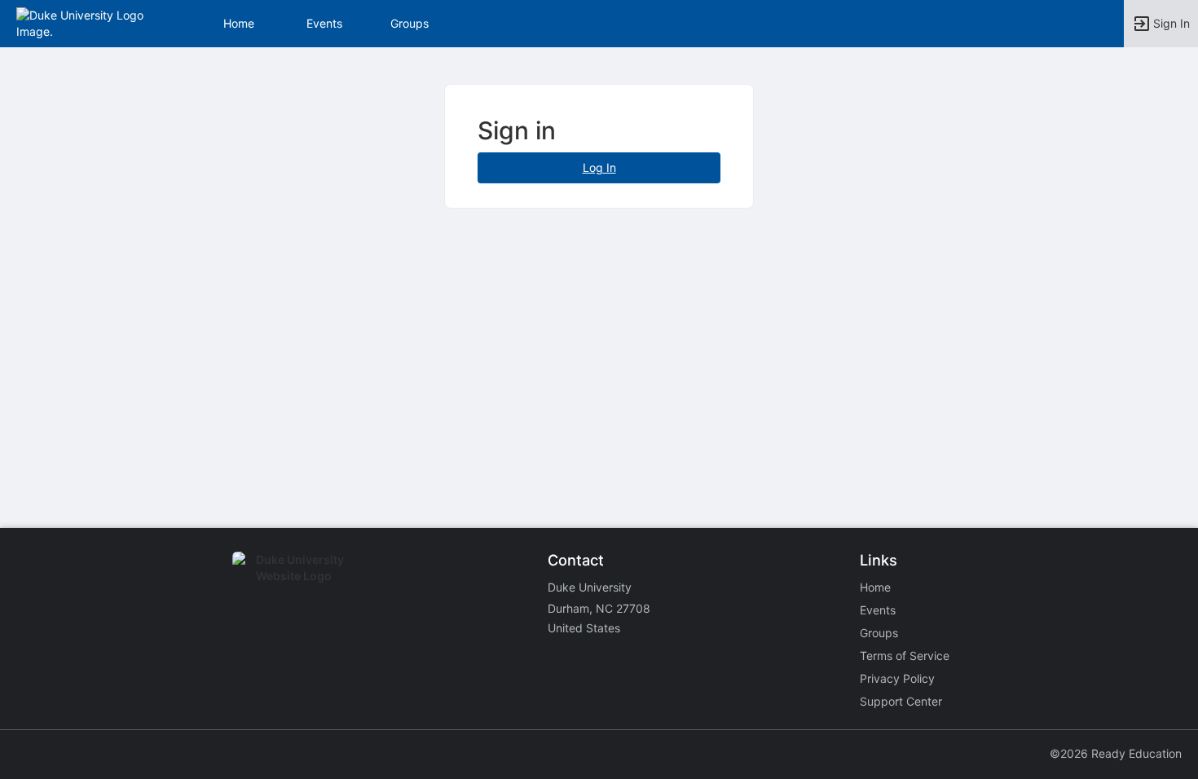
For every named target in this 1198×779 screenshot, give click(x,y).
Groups (409, 23)
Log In (599, 167)
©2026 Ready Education (1116, 753)
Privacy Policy (897, 678)
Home (875, 587)
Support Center (901, 701)
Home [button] (238, 23)
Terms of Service (904, 655)
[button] (83, 22)
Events (324, 23)
